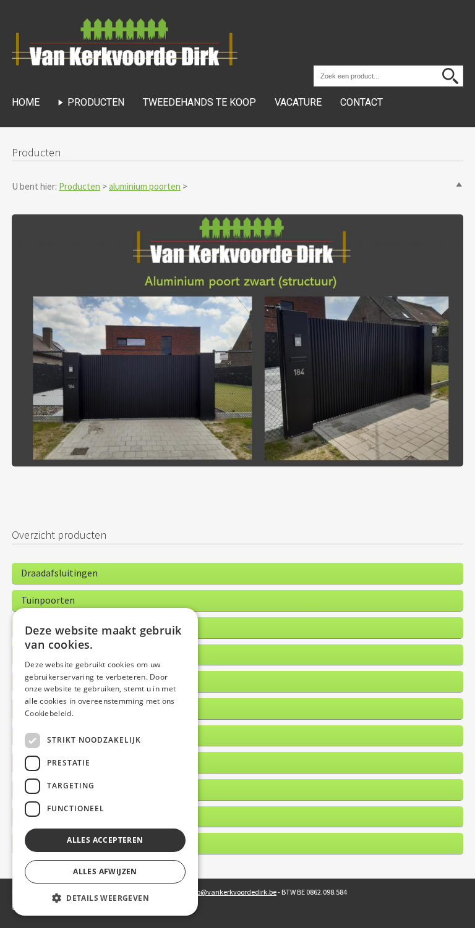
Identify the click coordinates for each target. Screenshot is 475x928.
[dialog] (105, 762)
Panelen (38, 654)
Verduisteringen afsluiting (76, 789)
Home (26, 102)
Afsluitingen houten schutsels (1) (91, 627)
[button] (105, 897)
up (458, 184)
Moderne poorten (58, 735)
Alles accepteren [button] (105, 840)
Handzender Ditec (58, 708)
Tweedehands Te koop (199, 102)
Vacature (298, 102)
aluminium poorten (145, 186)
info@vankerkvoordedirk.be (232, 891)
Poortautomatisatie (64, 681)
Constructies (48, 843)
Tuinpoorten (48, 600)
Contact (361, 102)
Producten (95, 102)
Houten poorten (55, 762)
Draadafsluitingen (59, 573)
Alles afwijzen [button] (105, 871)
